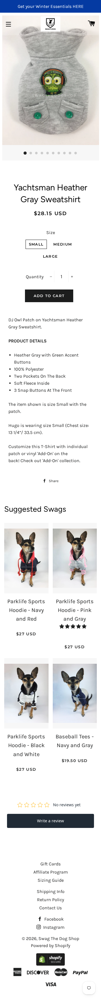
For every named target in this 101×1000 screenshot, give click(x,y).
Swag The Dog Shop (58, 938)
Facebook (53, 919)
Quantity (34, 276)
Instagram (53, 927)
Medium (62, 244)
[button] (73, 626)
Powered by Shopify (50, 945)
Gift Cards (50, 864)
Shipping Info (51, 891)
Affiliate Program (50, 872)
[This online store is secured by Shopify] (50, 964)
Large (50, 256)
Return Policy (50, 899)
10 (76, 153)
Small (36, 244)
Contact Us (50, 907)
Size (50, 232)
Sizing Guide (51, 880)
